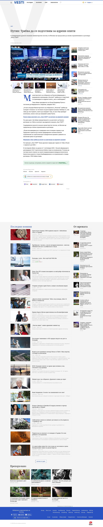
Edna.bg (83, 512)
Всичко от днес (41, 461)
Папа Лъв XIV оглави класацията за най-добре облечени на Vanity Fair (51, 272)
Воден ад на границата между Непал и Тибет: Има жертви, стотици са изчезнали (51, 352)
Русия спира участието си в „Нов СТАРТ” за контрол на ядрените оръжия (46, 117)
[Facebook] (93, 518)
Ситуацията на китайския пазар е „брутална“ (83, 91)
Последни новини (21, 227)
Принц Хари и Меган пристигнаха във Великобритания (50, 312)
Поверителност (71, 517)
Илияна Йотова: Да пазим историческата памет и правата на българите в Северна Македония (84, 120)
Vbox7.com (48, 510)
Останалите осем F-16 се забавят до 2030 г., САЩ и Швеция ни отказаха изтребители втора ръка (86, 314)
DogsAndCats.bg (76, 510)
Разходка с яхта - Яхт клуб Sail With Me (44, 258)
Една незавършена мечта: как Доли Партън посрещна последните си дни (85, 284)
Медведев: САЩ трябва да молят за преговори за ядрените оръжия (44, 140)
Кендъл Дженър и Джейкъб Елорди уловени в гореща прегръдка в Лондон (49, 406)
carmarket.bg (80, 93)
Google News (44, 184)
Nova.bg (68, 510)
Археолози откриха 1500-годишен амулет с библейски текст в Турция (49, 231)
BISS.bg (91, 510)
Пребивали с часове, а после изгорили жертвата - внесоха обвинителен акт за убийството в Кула (50, 245)
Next (68, 88)
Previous (11, 88)
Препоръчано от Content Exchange (64, 506)
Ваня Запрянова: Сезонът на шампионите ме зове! (48, 392)
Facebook (53, 184)
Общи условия (62, 517)
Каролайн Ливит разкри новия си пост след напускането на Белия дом (85, 130)
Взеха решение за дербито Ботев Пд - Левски (85, 293)
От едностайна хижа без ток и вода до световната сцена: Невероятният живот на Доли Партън (50, 447)
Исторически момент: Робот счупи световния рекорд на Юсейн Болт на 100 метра (85, 110)
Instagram (61, 184)
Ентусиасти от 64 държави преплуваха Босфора (86, 267)
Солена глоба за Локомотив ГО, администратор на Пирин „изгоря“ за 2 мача (85, 302)
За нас (48, 517)
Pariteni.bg (77, 512)
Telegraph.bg (90, 512)
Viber (27, 184)
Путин (31, 171)
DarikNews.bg (61, 510)
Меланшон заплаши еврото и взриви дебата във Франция (85, 73)
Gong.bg (55, 510)
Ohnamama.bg (56, 512)
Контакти (91, 517)
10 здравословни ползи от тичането (39, 498)
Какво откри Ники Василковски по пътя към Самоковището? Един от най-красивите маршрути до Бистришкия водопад (86, 256)
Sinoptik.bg (64, 512)
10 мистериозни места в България (60, 498)
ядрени (43, 171)
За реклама (55, 517)
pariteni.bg (80, 85)
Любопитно (54, 2)
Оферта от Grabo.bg (36, 260)
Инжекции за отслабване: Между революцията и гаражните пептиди (86, 275)
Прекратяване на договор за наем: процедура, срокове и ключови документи (84, 82)
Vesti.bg (19, 2)
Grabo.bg (70, 512)
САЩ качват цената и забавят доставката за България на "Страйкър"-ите (50, 420)
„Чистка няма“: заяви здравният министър (46, 325)
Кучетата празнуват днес (18, 481)
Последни (30, 2)
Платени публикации (82, 517)
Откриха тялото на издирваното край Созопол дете (83, 49)
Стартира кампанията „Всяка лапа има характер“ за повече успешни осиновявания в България (85, 234)
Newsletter (34, 184)
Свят (46, 2)
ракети (37, 171)
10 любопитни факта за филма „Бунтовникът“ (41, 481)
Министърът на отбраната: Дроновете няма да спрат (49, 379)
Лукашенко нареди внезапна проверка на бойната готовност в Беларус (84, 57)
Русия (25, 171)
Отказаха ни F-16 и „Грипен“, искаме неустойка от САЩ (83, 65)
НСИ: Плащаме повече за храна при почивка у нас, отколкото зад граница (48, 366)
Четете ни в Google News (22, 517)
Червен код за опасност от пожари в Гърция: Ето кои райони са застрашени (49, 433)
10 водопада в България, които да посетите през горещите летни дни (20, 499)
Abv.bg (42, 510)
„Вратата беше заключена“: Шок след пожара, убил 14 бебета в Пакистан (49, 299)
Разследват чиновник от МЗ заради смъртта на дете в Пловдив (49, 339)
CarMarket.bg (84, 510)
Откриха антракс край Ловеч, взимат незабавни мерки (50, 286)
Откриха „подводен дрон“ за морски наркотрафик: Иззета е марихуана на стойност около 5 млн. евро (86, 326)
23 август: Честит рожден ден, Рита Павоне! (61, 481)
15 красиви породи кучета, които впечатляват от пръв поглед (86, 244)
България (39, 2)
